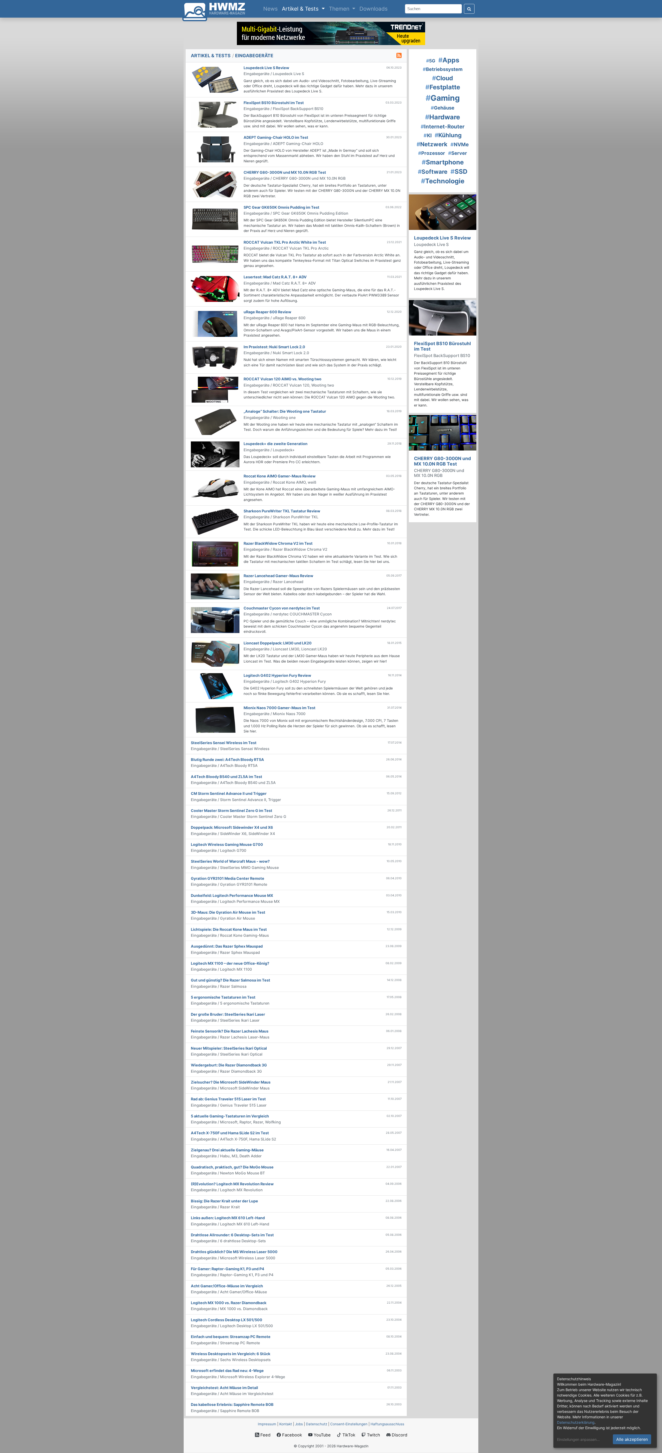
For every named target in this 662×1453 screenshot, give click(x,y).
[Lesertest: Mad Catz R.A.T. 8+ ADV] (215, 289)
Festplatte (442, 87)
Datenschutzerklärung (576, 1422)
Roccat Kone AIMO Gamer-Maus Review (279, 476)
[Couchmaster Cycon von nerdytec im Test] (215, 620)
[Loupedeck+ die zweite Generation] (215, 454)
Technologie (442, 181)
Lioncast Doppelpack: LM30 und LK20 (278, 643)
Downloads (373, 8)
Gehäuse (442, 108)
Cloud (442, 78)
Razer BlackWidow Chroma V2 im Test (278, 543)
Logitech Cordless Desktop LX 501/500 (226, 1320)
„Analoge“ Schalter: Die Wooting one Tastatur (285, 411)
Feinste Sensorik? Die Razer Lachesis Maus (229, 1031)
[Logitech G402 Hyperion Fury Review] (215, 686)
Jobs (299, 1424)
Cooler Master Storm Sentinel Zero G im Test (231, 810)
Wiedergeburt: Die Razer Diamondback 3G (229, 1065)
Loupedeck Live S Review (266, 68)
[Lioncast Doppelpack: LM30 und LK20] (215, 653)
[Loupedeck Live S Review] (215, 79)
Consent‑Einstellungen (348, 1424)
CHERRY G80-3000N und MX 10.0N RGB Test (285, 172)
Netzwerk (432, 144)
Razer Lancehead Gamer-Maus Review (278, 575)
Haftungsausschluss (387, 1424)
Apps (448, 60)
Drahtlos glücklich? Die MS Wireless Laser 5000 (234, 1251)
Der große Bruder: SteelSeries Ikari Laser (228, 1014)
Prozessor (431, 153)
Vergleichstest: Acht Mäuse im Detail (224, 1387)
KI (428, 135)
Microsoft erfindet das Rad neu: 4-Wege (227, 1370)
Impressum (267, 1424)
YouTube (321, 1434)
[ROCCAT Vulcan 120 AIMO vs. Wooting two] (215, 389)
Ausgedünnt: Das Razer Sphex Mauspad (227, 946)
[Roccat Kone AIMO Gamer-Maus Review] (215, 488)
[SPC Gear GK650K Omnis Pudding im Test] (215, 219)
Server (457, 153)
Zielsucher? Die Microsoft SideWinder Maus (230, 1082)
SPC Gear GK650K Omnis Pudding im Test (281, 207)
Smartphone (443, 162)
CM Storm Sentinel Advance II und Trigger (229, 793)
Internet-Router (442, 126)
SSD (459, 171)
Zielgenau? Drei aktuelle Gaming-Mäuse (227, 1150)
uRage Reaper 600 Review (267, 312)
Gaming (443, 98)
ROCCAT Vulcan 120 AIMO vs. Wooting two (282, 379)
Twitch (373, 1434)
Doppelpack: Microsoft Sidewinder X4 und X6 (232, 827)
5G (430, 60)
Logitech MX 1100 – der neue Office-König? (230, 963)
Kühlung (448, 135)
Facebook (291, 1434)
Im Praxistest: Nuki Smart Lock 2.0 (274, 347)
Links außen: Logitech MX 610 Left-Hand (228, 1218)
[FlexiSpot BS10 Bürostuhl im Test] (215, 114)
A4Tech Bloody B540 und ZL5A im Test (226, 776)
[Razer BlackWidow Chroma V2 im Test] (215, 554)
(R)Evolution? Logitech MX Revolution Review (232, 1184)
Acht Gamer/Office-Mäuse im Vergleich (227, 1286)
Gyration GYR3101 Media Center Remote (227, 878)
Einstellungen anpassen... (578, 1439)
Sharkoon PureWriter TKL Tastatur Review (282, 511)
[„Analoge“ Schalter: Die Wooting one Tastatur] (215, 422)
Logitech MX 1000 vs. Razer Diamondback (228, 1303)
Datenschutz (316, 1424)
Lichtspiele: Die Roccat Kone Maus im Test (229, 929)
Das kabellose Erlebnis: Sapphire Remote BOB (232, 1404)
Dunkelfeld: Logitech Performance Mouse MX (232, 895)
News (271, 8)
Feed (264, 1434)
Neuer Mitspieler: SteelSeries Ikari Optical (229, 1048)
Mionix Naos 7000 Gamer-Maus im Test (279, 708)
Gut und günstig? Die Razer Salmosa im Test (230, 980)
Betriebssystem (443, 69)
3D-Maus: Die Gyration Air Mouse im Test (228, 912)
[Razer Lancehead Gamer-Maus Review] (215, 586)
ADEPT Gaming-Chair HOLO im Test (276, 137)
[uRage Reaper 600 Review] (215, 324)
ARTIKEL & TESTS (211, 55)
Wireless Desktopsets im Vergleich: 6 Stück (230, 1354)
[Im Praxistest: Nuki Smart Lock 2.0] (215, 357)
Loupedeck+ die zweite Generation (275, 443)
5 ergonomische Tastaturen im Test (223, 997)
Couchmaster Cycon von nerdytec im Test (282, 608)
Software (432, 171)
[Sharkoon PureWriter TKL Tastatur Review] (215, 521)
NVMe (459, 144)
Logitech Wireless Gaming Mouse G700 (227, 844)
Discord (398, 1434)
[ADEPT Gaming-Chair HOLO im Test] (215, 149)
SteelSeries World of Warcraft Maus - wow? (230, 861)
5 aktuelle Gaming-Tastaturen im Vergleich (230, 1116)
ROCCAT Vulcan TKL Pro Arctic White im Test (285, 242)
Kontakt (285, 1424)
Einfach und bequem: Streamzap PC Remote (230, 1336)
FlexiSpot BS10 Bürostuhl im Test (274, 102)
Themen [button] (340, 8)
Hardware (442, 117)
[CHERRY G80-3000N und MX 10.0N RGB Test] (215, 184)
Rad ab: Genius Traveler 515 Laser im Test (228, 1099)
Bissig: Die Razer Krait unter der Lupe (224, 1201)
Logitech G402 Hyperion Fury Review (277, 675)
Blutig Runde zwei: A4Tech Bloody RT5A (227, 759)
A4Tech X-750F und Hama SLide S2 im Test (230, 1133)
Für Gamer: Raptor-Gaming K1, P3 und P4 (227, 1269)
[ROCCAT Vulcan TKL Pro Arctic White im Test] (215, 254)
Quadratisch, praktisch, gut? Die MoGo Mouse (232, 1167)
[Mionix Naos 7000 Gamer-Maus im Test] (215, 719)
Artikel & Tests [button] (301, 8)
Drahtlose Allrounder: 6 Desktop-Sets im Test (232, 1235)
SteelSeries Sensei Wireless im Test (224, 742)
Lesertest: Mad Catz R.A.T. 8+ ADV (275, 277)
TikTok (348, 1434)
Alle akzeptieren (632, 1439)
